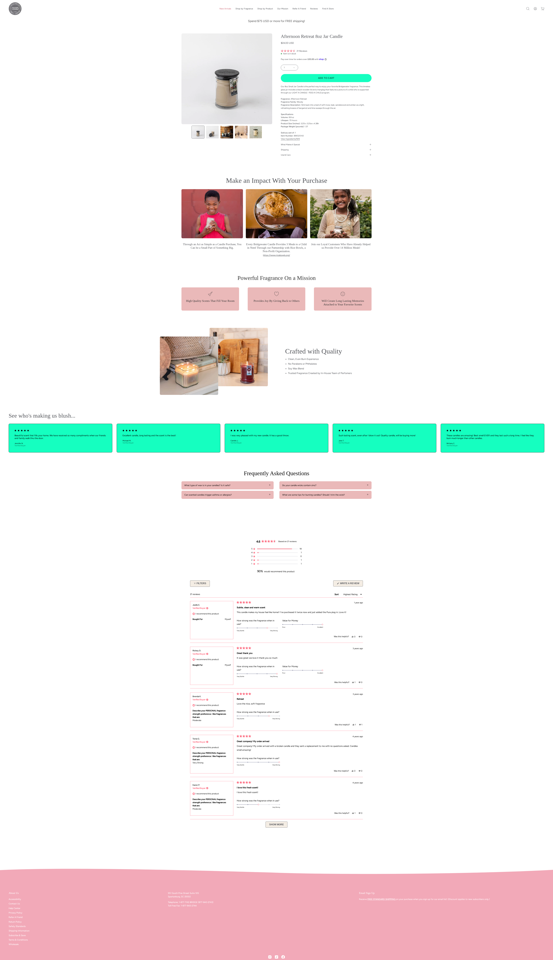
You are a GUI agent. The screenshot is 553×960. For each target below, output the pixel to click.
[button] (528, 9)
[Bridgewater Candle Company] (15, 8)
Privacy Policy (15, 912)
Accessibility (15, 899)
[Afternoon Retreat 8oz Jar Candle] (198, 132)
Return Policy (15, 922)
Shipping (285, 150)
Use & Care (285, 155)
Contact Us (14, 904)
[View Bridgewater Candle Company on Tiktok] (276, 957)
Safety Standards (17, 926)
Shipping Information (19, 931)
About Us (14, 893)
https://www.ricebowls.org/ (276, 255)
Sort (337, 594)
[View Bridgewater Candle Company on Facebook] (283, 957)
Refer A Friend (16, 917)
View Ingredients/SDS (290, 139)
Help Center (14, 908)
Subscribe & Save (17, 935)
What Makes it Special (290, 144)
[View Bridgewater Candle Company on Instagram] (270, 957)
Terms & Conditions (18, 940)
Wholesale (14, 944)
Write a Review (351, 584)
